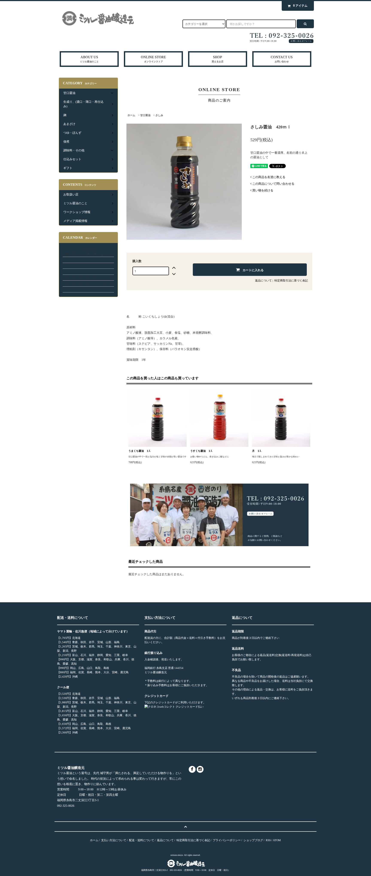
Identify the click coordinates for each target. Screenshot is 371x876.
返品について (263, 280)
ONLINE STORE (153, 59)
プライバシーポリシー (227, 840)
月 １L (257, 450)
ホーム (131, 115)
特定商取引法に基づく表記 (291, 280)
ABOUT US (89, 59)
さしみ (159, 115)
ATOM (277, 840)
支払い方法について (113, 840)
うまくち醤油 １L (140, 450)
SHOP (218, 59)
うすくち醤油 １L (201, 450)
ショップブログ (253, 840)
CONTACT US (282, 59)
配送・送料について (141, 840)
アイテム (300, 5)
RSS (268, 840)
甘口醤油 (145, 115)
